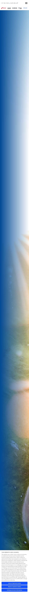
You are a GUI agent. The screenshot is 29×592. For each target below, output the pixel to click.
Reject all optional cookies (14, 586)
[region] (14, 571)
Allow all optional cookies (14, 583)
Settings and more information (14, 590)
